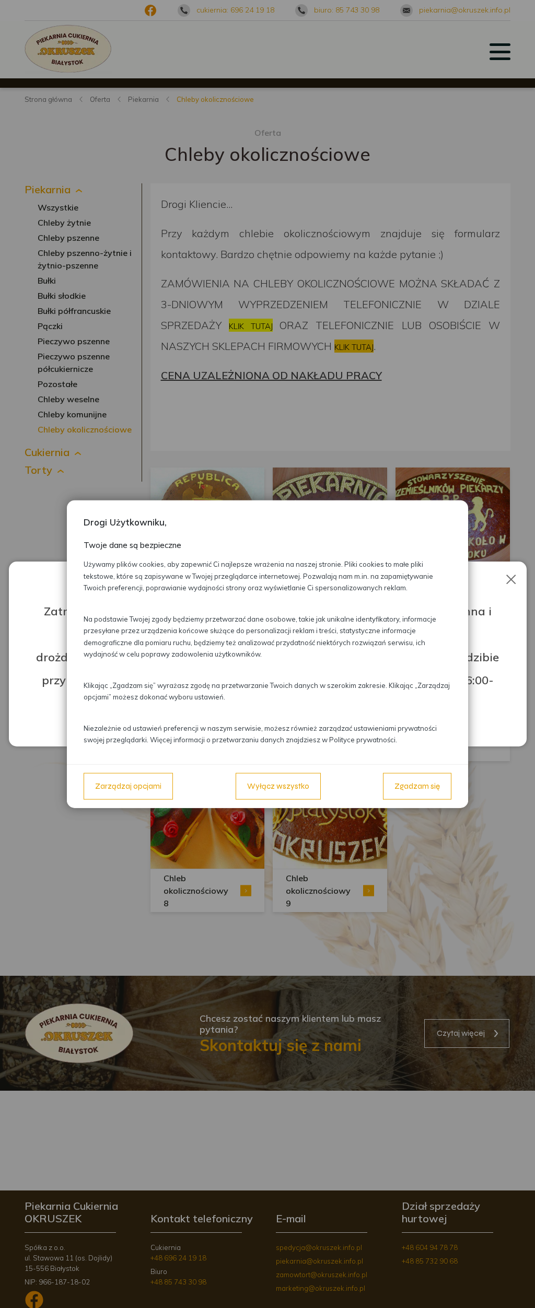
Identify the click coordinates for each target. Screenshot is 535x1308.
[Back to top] (516, 1289)
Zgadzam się (417, 786)
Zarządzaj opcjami (128, 786)
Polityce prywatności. (363, 739)
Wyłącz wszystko (278, 786)
